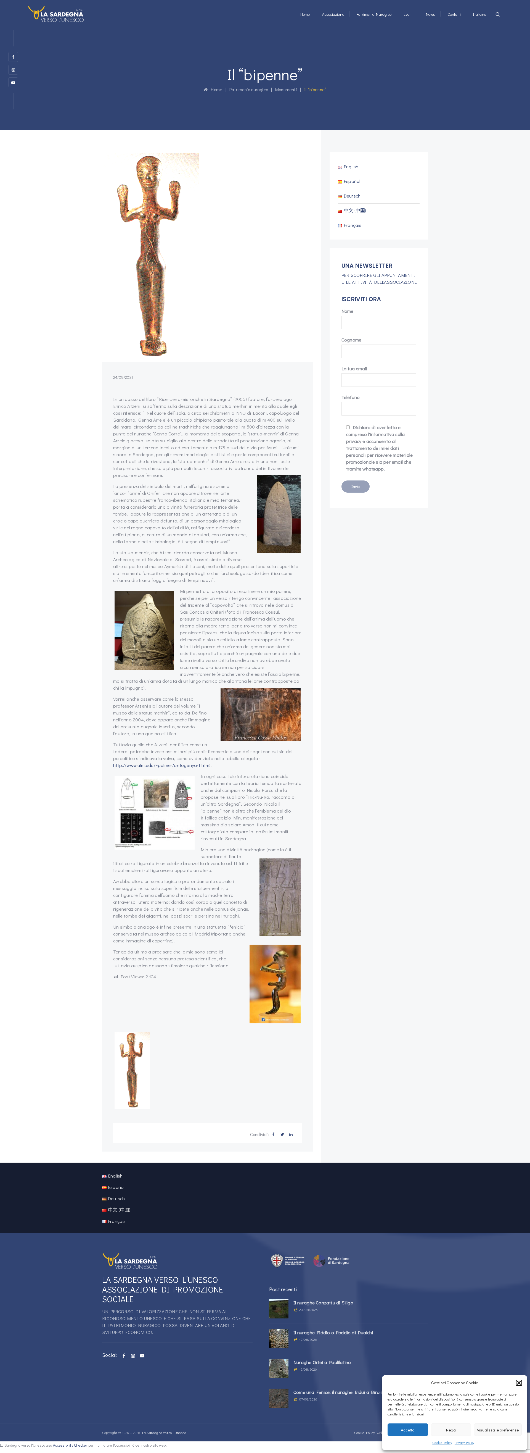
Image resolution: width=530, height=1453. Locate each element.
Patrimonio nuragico (373, 14)
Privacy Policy (464, 1442)
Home (305, 14)
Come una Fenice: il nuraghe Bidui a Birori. (338, 1392)
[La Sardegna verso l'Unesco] (56, 14)
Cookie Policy (442, 1442)
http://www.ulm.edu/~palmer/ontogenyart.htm (161, 765)
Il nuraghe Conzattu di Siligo (323, 1302)
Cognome (351, 340)
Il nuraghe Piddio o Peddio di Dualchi (333, 1332)
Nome (347, 311)
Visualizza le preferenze (498, 1430)
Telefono (350, 397)
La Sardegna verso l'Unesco (164, 1432)
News (430, 14)
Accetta (408, 1430)
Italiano (479, 14)
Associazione (333, 14)
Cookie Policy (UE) (368, 1432)
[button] (519, 1383)
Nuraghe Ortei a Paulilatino (322, 1362)
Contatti (454, 14)
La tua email (354, 368)
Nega (451, 1430)
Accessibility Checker (70, 1445)
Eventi (409, 14)
